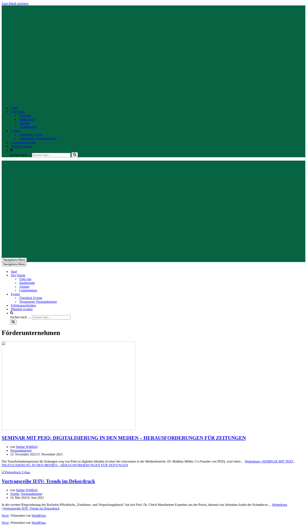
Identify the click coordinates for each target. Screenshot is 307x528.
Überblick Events (30, 134)
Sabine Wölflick (26, 447)
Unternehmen (28, 127)
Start (14, 108)
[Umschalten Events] (75, 294)
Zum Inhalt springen (15, 3)
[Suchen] (74, 154)
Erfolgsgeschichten (23, 142)
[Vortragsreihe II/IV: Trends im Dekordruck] (16, 472)
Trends (14, 494)
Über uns (25, 115)
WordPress (39, 515)
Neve (5, 515)
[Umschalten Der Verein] (75, 275)
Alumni (24, 123)
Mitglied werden (22, 146)
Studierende (27, 119)
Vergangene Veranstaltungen (38, 138)
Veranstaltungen (20, 450)
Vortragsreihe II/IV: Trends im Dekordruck (48, 481)
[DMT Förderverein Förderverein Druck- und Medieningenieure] (141, 100)
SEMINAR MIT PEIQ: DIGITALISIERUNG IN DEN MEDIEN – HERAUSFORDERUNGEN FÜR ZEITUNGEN (124, 438)
